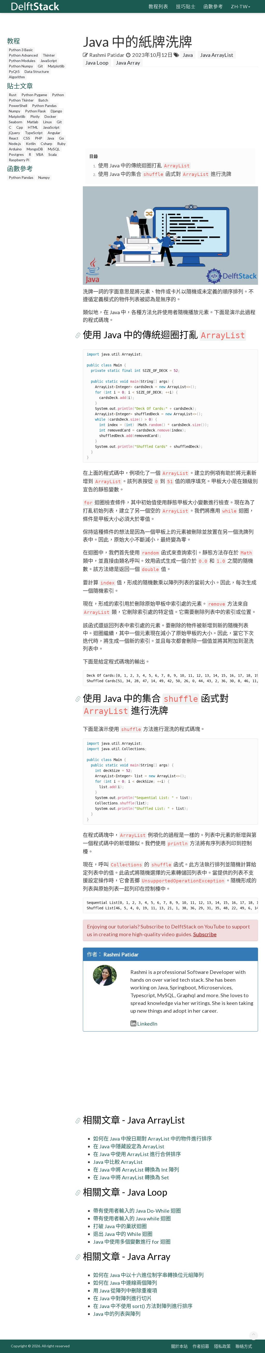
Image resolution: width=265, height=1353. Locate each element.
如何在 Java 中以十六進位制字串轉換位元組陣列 (148, 1275)
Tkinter (49, 55)
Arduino (15, 149)
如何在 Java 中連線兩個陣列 (125, 1283)
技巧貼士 (186, 6)
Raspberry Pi (19, 160)
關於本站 (179, 1346)
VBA (39, 154)
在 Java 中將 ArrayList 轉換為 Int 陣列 (136, 1169)
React (13, 138)
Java (50, 138)
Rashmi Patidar (106, 55)
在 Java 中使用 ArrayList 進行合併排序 (137, 1154)
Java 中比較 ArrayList (118, 1162)
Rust (13, 95)
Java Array (128, 62)
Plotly (35, 116)
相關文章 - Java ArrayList (134, 1120)
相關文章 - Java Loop (125, 1192)
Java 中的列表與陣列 (117, 1314)
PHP (38, 138)
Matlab (32, 122)
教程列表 (158, 6)
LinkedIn (147, 1023)
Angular (54, 132)
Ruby (61, 143)
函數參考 (213, 6)
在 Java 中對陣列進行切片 (122, 1298)
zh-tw (239, 6)
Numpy (14, 111)
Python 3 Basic (21, 50)
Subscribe (205, 934)
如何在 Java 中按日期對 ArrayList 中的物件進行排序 (152, 1138)
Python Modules (22, 60)
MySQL (54, 149)
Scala (52, 154)
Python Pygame (34, 95)
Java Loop (96, 62)
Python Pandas (44, 105)
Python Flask (35, 111)
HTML (33, 127)
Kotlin (31, 143)
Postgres (16, 154)
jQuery (14, 132)
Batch (43, 100)
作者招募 (201, 1346)
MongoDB (35, 149)
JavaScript (48, 60)
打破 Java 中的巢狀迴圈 (120, 1226)
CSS (26, 138)
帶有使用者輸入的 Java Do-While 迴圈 (137, 1211)
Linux (47, 122)
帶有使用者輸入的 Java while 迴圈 (132, 1218)
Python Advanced (23, 55)
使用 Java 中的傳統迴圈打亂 (144, 165)
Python (58, 95)
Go (61, 138)
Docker (50, 116)
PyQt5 (14, 71)
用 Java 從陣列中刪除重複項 (125, 1290)
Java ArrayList (216, 55)
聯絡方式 (243, 1346)
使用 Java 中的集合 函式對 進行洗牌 (164, 174)
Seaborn (15, 122)
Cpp (19, 127)
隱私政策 (222, 1346)
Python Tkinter (21, 100)
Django (56, 111)
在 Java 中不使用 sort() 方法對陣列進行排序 (143, 1306)
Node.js (15, 143)
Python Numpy (21, 66)
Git (40, 66)
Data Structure (37, 71)
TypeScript (34, 132)
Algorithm (17, 77)
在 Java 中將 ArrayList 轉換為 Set (131, 1177)
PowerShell (18, 105)
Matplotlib (56, 66)
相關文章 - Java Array (126, 1256)
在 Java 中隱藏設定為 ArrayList (128, 1146)
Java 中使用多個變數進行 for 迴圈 (132, 1242)
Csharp (46, 143)
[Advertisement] (174, 108)
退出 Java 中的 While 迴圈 (122, 1234)
